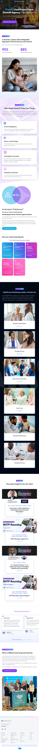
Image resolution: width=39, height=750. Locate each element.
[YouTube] (2, 729)
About (31, 734)
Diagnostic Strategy (4, 738)
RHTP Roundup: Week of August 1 (19, 595)
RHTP (31, 736)
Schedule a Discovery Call (9, 21)
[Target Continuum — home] (6, 721)
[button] (2, 626)
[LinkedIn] (5, 729)
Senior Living (19, 408)
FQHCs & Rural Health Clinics (19, 379)
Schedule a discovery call (9, 228)
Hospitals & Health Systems (19, 323)
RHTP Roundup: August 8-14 (19, 539)
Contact (31, 738)
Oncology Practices (19, 351)
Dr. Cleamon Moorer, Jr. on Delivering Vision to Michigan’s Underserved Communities (19, 566)
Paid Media (3, 734)
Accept (20, 748)
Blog (21, 738)
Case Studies (22, 740)
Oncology (12, 737)
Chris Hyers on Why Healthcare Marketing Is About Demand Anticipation (19, 509)
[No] (37, 746)
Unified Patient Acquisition (3, 741)
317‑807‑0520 (3, 726)
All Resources (22, 734)
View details (19, 326)
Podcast (21, 736)
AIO (2, 736)
